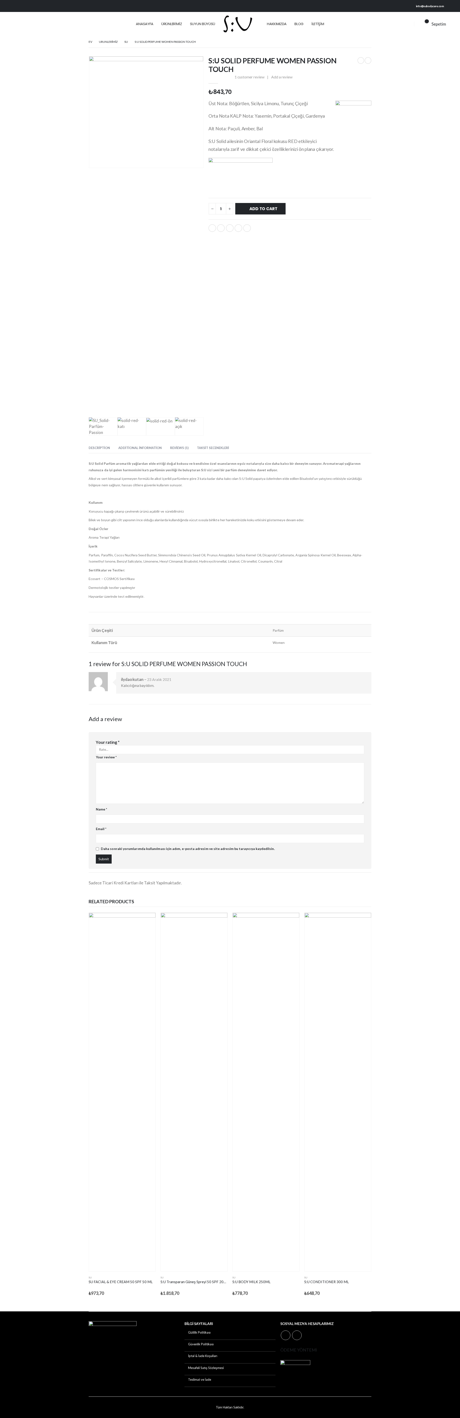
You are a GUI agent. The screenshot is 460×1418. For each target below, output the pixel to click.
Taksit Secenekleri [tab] (213, 448)
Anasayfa (144, 23)
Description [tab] (99, 448)
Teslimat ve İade (199, 1379)
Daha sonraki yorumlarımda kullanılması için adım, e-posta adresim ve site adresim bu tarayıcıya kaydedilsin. (188, 849)
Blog (299, 23)
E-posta (247, 228)
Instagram (297, 1335)
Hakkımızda (277, 23)
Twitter (221, 228)
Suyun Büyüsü (202, 23)
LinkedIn (230, 228)
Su (90, 1277)
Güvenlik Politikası (201, 1344)
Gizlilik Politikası (199, 1332)
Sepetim (438, 24)
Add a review (282, 77)
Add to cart (263, 209)
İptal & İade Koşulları (202, 1356)
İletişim (317, 23)
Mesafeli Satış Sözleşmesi (206, 1368)
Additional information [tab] (140, 448)
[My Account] (406, 24)
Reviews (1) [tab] (179, 448)
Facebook (212, 228)
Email (101, 829)
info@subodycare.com (430, 6)
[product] (122, 1092)
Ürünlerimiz (171, 23)
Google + (238, 228)
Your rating (108, 742)
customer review (249, 77)
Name (101, 809)
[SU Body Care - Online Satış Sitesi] (237, 23)
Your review (106, 757)
